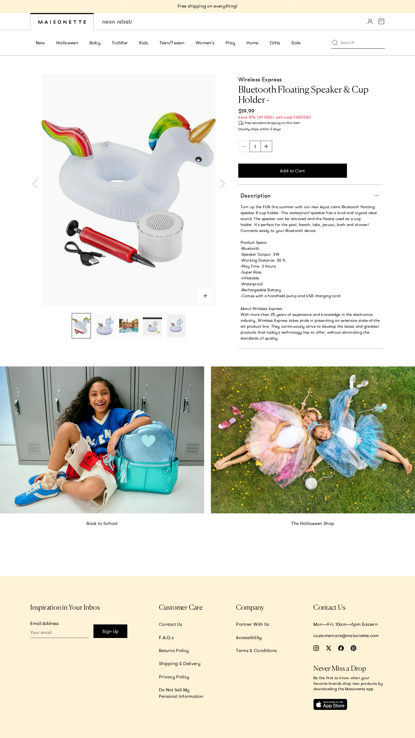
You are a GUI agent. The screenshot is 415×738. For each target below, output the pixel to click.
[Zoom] (205, 296)
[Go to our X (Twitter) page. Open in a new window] (328, 648)
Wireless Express (260, 79)
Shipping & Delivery (179, 663)
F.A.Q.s (166, 637)
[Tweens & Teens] (117, 21)
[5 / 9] (176, 326)
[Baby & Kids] (62, 21)
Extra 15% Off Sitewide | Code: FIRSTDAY (207, 6)
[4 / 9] (152, 326)
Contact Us (170, 624)
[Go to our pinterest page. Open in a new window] (353, 648)
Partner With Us (252, 624)
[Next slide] (288, 6)
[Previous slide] (126, 6)
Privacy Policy (174, 677)
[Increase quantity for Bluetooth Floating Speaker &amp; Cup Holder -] (266, 146)
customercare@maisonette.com (346, 635)
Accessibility (249, 637)
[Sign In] (370, 21)
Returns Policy (174, 650)
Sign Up (110, 631)
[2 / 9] (105, 326)
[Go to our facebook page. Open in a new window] (341, 648)
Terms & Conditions (256, 650)
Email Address (44, 623)
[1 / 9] (81, 326)
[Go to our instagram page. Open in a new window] (316, 648)
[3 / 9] (128, 326)
